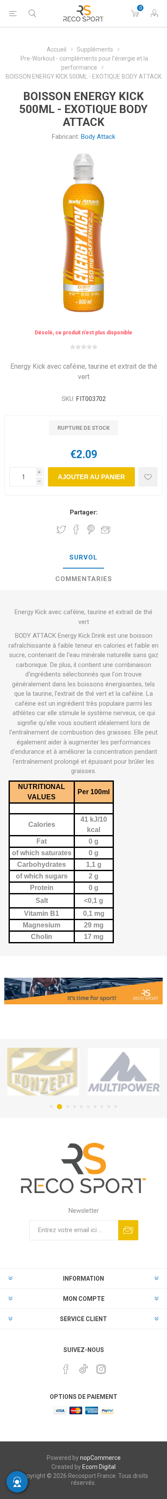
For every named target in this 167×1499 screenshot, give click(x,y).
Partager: (84, 512)
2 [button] (59, 1106)
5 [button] (81, 1106)
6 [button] (88, 1106)
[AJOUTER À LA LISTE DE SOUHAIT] (148, 476)
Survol (83, 557)
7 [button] (95, 1106)
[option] (43, 1071)
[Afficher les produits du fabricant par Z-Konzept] (43, 1071)
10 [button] (115, 1106)
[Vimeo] (83, 1367)
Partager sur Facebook (76, 529)
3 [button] (67, 1106)
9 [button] (108, 1106)
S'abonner (128, 1230)
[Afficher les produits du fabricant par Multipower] (124, 1071)
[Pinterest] (66, 1369)
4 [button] (74, 1106)
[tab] (83, 558)
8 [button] (102, 1106)
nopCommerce (100, 1457)
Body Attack (98, 137)
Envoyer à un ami (105, 529)
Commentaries (83, 579)
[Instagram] (101, 1369)
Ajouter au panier (91, 476)
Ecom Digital (99, 1466)
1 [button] (51, 1106)
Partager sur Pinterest (90, 529)
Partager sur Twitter (61, 529)
